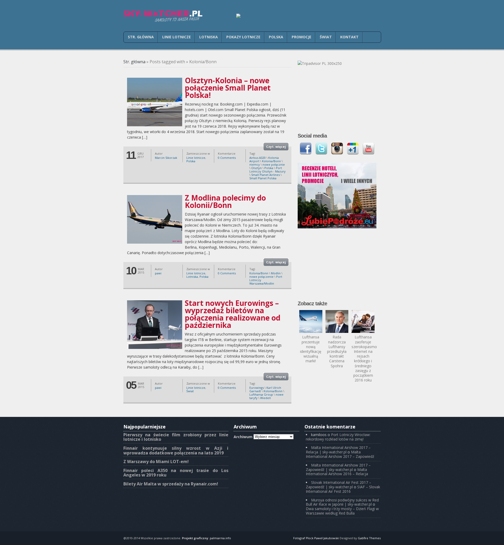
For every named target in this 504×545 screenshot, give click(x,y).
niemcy (254, 164)
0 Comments (227, 158)
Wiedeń (265, 398)
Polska (276, 36)
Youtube (368, 148)
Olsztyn (256, 168)
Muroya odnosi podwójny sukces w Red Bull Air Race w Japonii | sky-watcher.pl (342, 502)
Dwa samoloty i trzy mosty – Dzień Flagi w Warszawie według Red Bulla (342, 511)
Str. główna (141, 36)
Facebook (305, 148)
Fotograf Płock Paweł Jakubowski (316, 538)
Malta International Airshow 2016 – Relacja (337, 471)
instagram (337, 148)
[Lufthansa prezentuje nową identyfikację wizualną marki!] (310, 321)
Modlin (276, 273)
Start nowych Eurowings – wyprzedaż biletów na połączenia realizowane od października (232, 314)
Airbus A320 (257, 158)
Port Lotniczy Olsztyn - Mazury (267, 169)
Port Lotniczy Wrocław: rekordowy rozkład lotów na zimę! (338, 437)
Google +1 (352, 148)
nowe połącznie (273, 164)
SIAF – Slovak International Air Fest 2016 (343, 489)
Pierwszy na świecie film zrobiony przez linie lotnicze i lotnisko (175, 437)
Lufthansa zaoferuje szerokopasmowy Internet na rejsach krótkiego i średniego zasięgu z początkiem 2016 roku (366, 358)
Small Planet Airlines (265, 175)
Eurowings (256, 388)
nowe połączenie (261, 277)
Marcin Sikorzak (166, 158)
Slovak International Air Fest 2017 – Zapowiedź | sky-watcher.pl (338, 484)
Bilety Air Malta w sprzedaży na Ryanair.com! (170, 484)
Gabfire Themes (369, 538)
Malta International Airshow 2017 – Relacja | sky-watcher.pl (338, 449)
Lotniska (208, 36)
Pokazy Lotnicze (243, 36)
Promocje (301, 36)
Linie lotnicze (176, 36)
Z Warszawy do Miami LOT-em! (156, 461)
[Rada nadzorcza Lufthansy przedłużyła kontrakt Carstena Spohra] (337, 321)
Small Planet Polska (262, 178)
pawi (158, 273)
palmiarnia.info (220, 538)
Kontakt (349, 36)
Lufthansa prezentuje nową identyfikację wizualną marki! (310, 348)
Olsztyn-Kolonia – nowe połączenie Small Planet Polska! (228, 87)
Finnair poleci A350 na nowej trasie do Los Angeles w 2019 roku (175, 473)
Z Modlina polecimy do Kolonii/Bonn (225, 201)
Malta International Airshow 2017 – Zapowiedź (340, 454)
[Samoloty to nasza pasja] (162, 16)
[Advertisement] (337, 268)
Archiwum (243, 436)
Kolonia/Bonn (271, 161)
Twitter (321, 148)
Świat (326, 36)
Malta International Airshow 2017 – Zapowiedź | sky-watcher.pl (338, 467)
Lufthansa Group (261, 394)
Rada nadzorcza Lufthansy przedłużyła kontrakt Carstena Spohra (336, 351)
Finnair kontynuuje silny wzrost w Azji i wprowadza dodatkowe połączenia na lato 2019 (175, 450)
